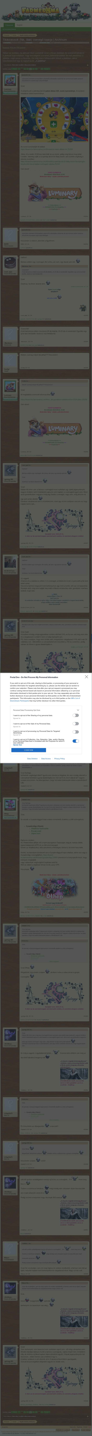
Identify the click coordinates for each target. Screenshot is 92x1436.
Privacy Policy (59, 759)
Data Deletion (32, 759)
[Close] (87, 677)
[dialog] (46, 718)
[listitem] (46, 710)
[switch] (76, 715)
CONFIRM (28, 750)
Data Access (46, 759)
